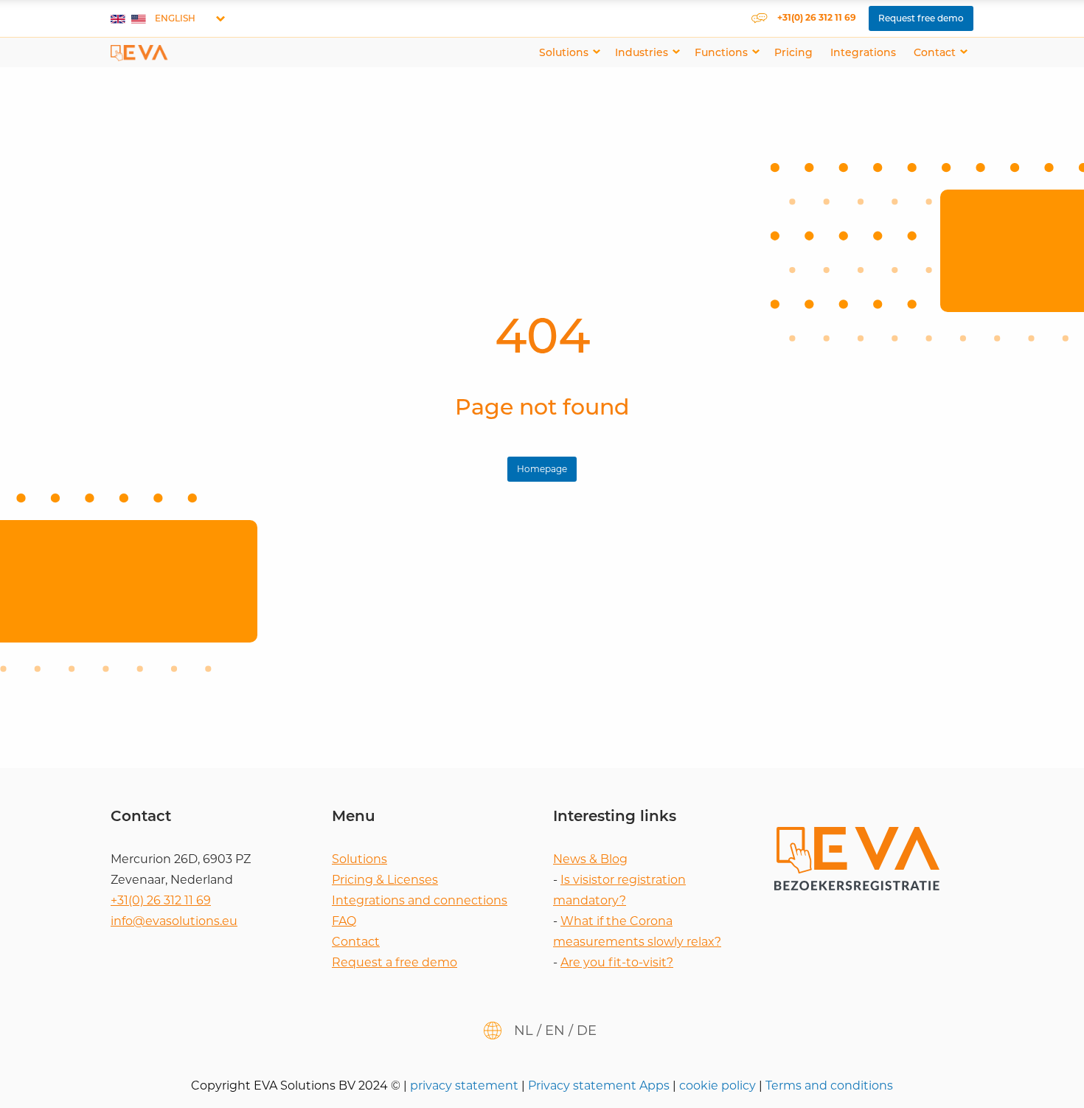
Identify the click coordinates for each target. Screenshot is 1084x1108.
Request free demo (921, 18)
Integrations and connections (419, 900)
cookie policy (719, 1085)
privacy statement (465, 1085)
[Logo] (139, 52)
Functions (721, 52)
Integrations (863, 52)
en (555, 1030)
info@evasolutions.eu (174, 921)
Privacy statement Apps (600, 1085)
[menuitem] (568, 52)
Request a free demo (394, 962)
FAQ (344, 921)
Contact (935, 52)
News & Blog (590, 859)
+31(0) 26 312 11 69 (161, 900)
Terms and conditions (829, 1085)
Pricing (793, 52)
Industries (641, 52)
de (587, 1030)
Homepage (542, 468)
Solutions (563, 52)
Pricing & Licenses (385, 880)
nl (523, 1030)
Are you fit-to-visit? (616, 962)
